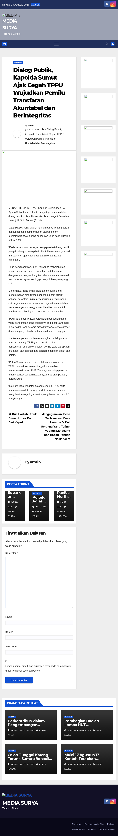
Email (9, 631)
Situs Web (11, 646)
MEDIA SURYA (20, 803)
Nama (9, 616)
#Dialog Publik (53, 129)
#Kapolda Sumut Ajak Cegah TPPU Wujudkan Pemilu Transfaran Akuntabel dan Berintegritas (44, 139)
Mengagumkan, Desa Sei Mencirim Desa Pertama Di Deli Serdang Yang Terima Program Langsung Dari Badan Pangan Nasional (55, 426)
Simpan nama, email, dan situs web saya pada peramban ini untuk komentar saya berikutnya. (38, 668)
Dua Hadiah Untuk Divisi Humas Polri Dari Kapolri (22, 418)
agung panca (11, 513)
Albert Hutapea (62, 513)
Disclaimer (76, 824)
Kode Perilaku (78, 829)
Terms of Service (106, 829)
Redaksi (110, 824)
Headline (18, 62)
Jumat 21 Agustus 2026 (79, 764)
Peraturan (92, 829)
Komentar (11, 553)
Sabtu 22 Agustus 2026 (22, 730)
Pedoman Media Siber (94, 824)
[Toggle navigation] (56, 44)
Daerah (12, 717)
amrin (31, 125)
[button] (107, 44)
